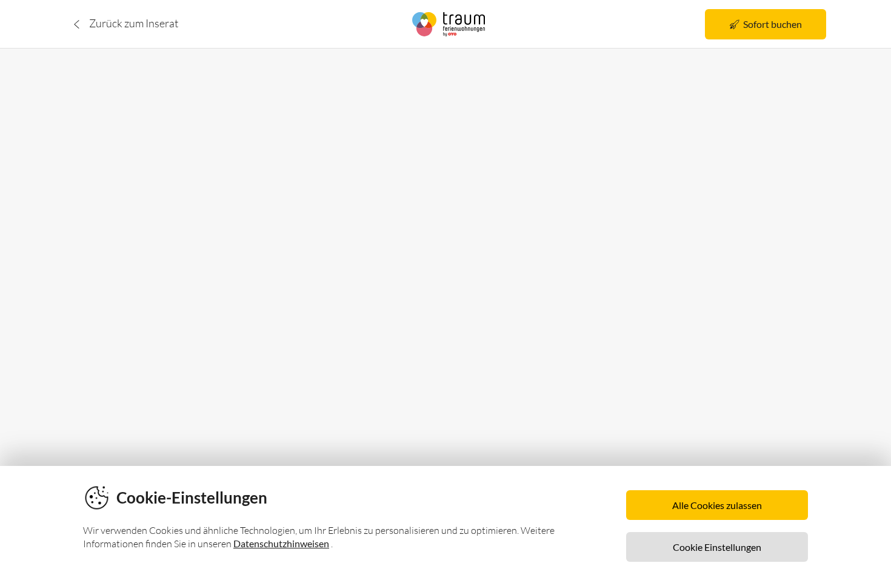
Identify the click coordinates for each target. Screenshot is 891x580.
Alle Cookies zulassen (717, 505)
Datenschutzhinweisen (281, 543)
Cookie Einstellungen (717, 547)
